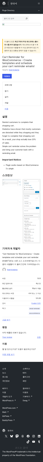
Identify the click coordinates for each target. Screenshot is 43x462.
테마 (24, 373)
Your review (7, 337)
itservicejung (14, 70)
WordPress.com (10, 408)
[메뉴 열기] (39, 3)
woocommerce (34, 313)
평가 (6, 91)
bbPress (7, 416)
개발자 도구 (7, 396)
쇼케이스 (26, 368)
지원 (6, 109)
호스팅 (5, 377)
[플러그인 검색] (26, 18)
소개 (4, 368)
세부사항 (8, 85)
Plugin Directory (8, 10)
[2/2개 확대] (37, 182)
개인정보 (6, 381)
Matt (5, 412)
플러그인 (26, 377)
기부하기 (27, 396)
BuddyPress (8, 420)
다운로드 (7, 76)
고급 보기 (6, 320)
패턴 (24, 381)
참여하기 (26, 388)
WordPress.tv (9, 400)
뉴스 (4, 373)
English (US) (36, 303)
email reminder (34, 308)
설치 (6, 97)
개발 (6, 103)
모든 (39, 337)
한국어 (10, 430)
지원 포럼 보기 (8, 354)
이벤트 (25, 392)
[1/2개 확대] (17, 182)
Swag (26, 400)
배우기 (5, 388)
